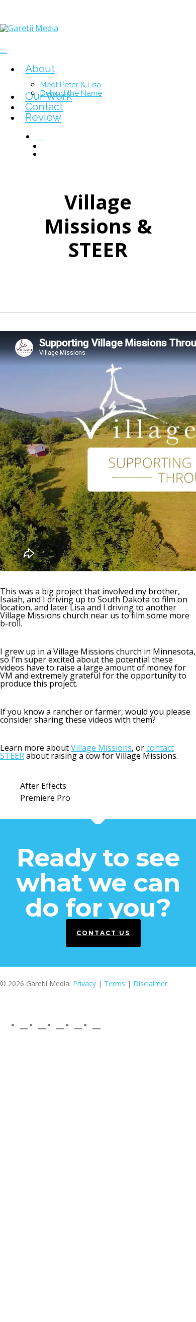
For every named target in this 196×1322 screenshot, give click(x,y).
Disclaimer (150, 983)
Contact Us (103, 933)
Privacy (84, 983)
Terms (114, 983)
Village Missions (101, 747)
